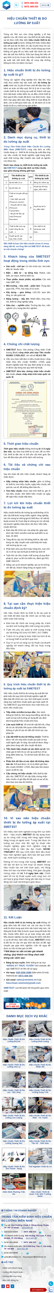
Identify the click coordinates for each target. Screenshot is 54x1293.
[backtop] (51, 1283)
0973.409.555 (31, 6)
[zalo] (12, 1286)
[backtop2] (51, 518)
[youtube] (8, 1286)
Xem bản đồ (27, 1227)
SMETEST (12, 168)
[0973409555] (51, 1290)
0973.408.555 (31, 2)
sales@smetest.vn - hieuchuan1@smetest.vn (25, 1257)
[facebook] (3, 1286)
